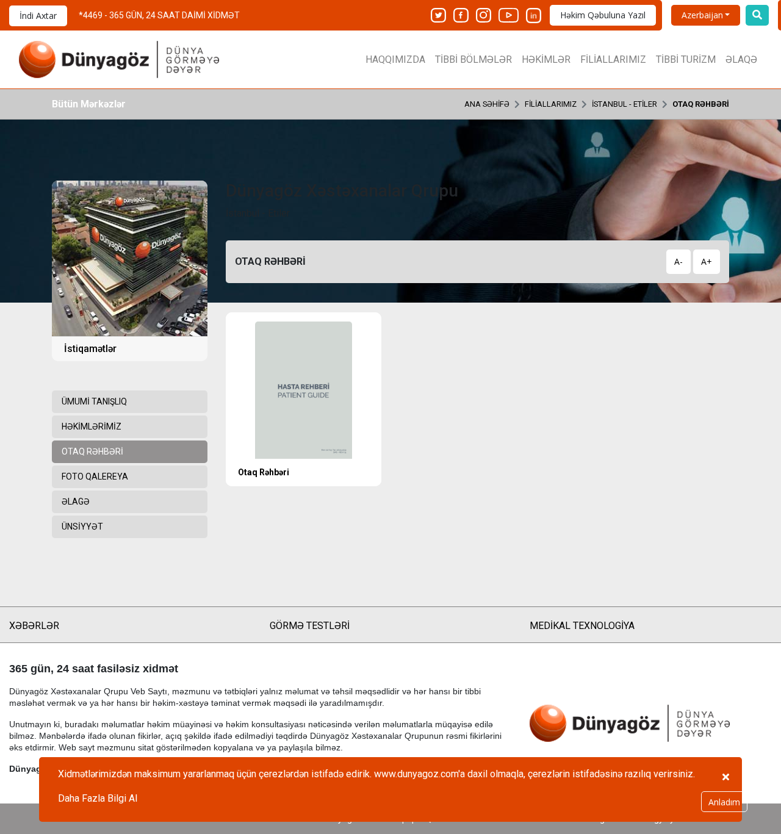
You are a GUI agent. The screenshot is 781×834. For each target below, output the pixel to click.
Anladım (724, 802)
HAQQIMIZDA (395, 59)
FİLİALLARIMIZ (613, 59)
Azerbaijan (702, 15)
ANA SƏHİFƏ (486, 104)
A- (678, 261)
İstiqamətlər (90, 348)
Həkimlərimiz (91, 426)
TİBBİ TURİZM (686, 59)
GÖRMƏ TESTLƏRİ (310, 625)
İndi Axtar (38, 15)
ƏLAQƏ (741, 59)
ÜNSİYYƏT (82, 526)
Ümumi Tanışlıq (94, 401)
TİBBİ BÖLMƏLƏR (473, 59)
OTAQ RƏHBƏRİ (700, 104)
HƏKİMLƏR (546, 59)
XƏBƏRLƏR (34, 625)
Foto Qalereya (95, 476)
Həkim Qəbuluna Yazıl (603, 15)
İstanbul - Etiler (624, 104)
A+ (706, 261)
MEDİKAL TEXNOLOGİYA (582, 625)
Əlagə (76, 501)
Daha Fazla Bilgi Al (97, 798)
